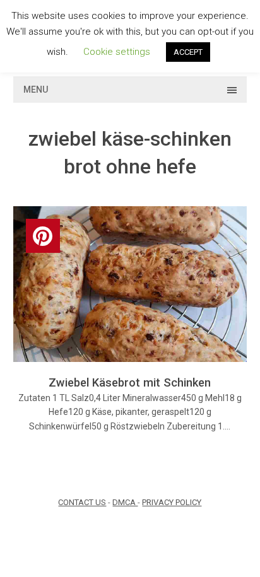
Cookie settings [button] (116, 51)
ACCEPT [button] (188, 52)
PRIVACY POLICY (171, 502)
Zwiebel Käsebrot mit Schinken (130, 382)
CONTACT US (82, 502)
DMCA (125, 502)
